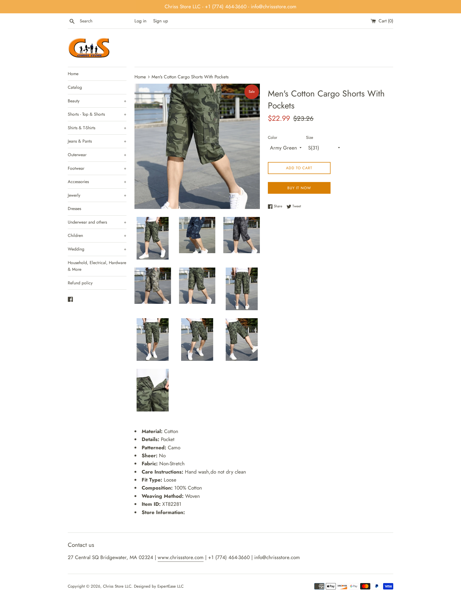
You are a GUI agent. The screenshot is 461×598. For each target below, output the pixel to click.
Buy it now (299, 188)
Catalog (75, 87)
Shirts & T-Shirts (97, 128)
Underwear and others (97, 222)
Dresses (74, 208)
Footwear (97, 168)
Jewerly (97, 195)
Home (73, 74)
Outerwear (97, 155)
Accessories (97, 182)
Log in (140, 21)
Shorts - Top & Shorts (97, 114)
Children (97, 235)
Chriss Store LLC (117, 586)
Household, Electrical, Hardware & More (97, 266)
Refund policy (80, 283)
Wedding (97, 249)
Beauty (97, 101)
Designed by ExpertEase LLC (159, 586)
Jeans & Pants (97, 141)
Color (272, 137)
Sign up (160, 21)
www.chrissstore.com (181, 557)
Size (309, 137)
